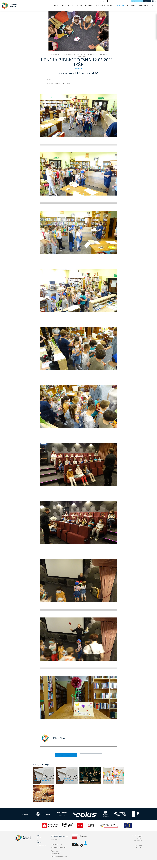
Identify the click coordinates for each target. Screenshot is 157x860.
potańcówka (85, 782)
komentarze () (65, 755)
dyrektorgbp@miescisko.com (58, 846)
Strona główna (54, 54)
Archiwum (139, 838)
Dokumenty (131, 5)
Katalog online (120, 5)
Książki (66, 54)
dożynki (38, 800)
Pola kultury (76, 5)
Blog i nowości (100, 5)
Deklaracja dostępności (145, 5)
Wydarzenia (80, 54)
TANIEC (94, 782)
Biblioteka (65, 5)
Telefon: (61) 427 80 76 (56, 843)
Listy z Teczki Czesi (42, 782)
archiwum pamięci (41, 778)
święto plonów (47, 800)
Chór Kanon (88, 5)
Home (38, 835)
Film (61, 54)
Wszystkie (72, 54)
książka (78, 68)
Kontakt (109, 5)
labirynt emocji (110, 780)
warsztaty (108, 782)
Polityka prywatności (137, 835)
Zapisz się (56, 5)
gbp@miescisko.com (56, 844)
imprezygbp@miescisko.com (58, 847)
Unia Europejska (138, 840)
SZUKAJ (146, 1)
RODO (140, 836)
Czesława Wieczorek (42, 780)
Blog (38, 840)
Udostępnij (95, 754)
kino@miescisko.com (56, 849)
